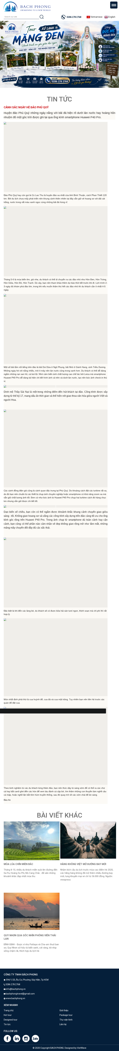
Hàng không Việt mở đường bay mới (83, 864)
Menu (113, 5)
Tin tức (7, 1024)
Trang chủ (8, 1010)
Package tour (66, 1015)
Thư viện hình (66, 1019)
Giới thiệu (64, 1010)
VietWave (81, 1048)
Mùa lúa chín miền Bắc (18, 864)
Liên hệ (63, 1024)
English (111, 17)
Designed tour (10, 1019)
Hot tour (8, 1015)
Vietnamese (96, 17)
